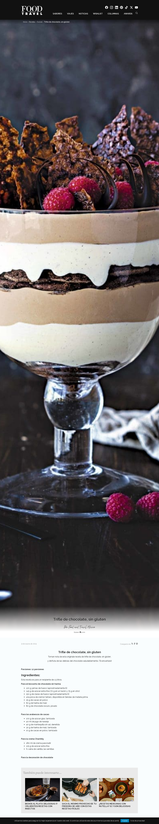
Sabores (57, 14)
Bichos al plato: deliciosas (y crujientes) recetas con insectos (41, 806)
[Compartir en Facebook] (135, 644)
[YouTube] (136, 8)
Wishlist (98, 14)
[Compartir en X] (132, 644)
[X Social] (131, 8)
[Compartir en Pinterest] (137, 644)
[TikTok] (126, 8)
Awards (128, 14)
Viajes (70, 14)
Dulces (39, 22)
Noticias (83, 14)
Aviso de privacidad (137, 821)
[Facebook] (106, 8)
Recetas (32, 22)
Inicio (25, 22)
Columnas (113, 14)
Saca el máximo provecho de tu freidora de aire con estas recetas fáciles (79, 806)
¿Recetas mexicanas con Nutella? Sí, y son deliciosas (114, 805)
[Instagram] (111, 8)
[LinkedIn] (116, 8)
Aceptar (125, 821)
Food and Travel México (82, 627)
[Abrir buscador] (136, 13)
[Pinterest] (121, 8)
